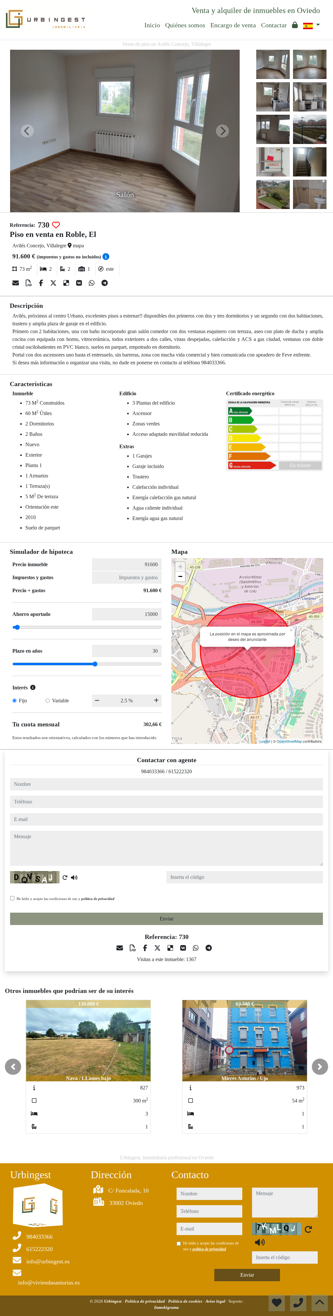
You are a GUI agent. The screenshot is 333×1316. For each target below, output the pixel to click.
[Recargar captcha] (65, 877)
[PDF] (30, 283)
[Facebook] (42, 283)
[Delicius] (67, 283)
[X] (54, 283)
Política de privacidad (145, 1301)
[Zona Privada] (294, 25)
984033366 (153, 771)
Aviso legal (216, 1301)
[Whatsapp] (92, 283)
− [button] (180, 576)
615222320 (180, 771)
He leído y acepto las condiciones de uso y (65, 899)
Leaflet (265, 741)
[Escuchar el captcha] (74, 877)
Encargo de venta (233, 25)
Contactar (274, 25)
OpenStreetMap (289, 741)
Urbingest (113, 1301)
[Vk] (80, 283)
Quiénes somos (185, 25)
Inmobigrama (166, 1307)
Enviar (166, 918)
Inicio (152, 25)
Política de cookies (185, 1301)
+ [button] (180, 567)
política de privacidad (97, 899)
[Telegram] (104, 283)
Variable (60, 700)
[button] (13, 1067)
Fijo (23, 700)
